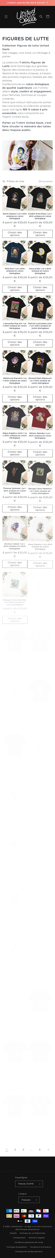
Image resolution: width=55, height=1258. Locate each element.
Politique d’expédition (17, 1247)
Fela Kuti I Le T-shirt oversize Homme (40, 1017)
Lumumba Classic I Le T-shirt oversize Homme (15, 704)
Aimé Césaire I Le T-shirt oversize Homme (40, 1068)
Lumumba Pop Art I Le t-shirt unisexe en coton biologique (15, 325)
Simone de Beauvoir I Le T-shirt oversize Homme (40, 913)
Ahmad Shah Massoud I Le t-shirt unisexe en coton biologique (40, 380)
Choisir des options (15, 234)
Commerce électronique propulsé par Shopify (31, 1229)
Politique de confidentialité (32, 1233)
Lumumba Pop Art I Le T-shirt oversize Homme (15, 655)
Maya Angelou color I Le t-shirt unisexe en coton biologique (15, 435)
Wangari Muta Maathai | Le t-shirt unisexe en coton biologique (40, 490)
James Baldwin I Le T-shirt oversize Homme (15, 859)
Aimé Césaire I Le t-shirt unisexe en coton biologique (15, 216)
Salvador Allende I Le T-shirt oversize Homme (40, 964)
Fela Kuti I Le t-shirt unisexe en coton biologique (15, 270)
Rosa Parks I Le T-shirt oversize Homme (40, 759)
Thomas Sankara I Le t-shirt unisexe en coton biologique (40, 600)
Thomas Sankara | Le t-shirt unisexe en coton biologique (14, 490)
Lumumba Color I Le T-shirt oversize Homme (40, 655)
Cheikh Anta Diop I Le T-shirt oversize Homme (15, 1068)
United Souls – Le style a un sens (26, 1226)
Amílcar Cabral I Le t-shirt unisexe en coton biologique (15, 545)
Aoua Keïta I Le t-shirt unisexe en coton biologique (40, 270)
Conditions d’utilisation (40, 1247)
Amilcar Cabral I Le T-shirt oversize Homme (15, 913)
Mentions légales (37, 1238)
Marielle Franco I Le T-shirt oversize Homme (40, 704)
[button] (6, 16)
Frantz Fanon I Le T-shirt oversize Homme (40, 859)
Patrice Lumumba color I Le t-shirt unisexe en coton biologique (40, 325)
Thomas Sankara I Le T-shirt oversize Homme (14, 759)
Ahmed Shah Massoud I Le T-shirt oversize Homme (15, 1123)
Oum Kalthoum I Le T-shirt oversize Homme (40, 1122)
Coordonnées (19, 1238)
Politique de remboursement (28, 1251)
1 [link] (6, 1149)
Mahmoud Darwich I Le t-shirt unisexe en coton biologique (15, 380)
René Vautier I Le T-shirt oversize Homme (15, 1017)
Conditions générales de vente (29, 1242)
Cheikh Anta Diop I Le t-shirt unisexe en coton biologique (40, 216)
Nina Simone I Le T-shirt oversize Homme (15, 809)
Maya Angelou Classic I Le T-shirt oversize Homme (14, 964)
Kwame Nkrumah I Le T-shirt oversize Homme (40, 809)
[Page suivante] (48, 1149)
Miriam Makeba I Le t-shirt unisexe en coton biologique (40, 435)
